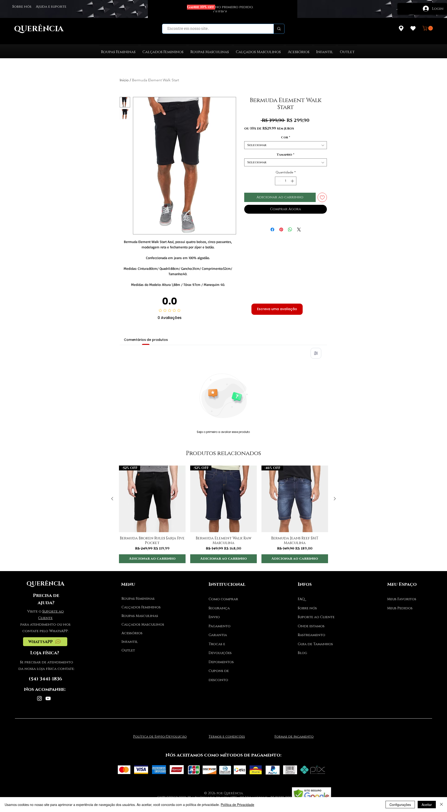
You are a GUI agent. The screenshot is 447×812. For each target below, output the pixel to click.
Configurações (400, 804)
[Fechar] (441, 804)
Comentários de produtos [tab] (146, 339)
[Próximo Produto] (335, 498)
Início (124, 80)
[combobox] (285, 145)
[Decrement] (278, 181)
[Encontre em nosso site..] (279, 29)
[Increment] (293, 181)
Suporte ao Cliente (316, 617)
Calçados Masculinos (139, 624)
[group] (223, 514)
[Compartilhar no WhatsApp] (290, 227)
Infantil (130, 641)
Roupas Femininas (138, 598)
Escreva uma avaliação (277, 309)
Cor (285, 137)
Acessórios (132, 633)
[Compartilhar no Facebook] (272, 227)
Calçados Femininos (139, 607)
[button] (428, 28)
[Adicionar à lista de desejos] (322, 197)
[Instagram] (39, 698)
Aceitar (427, 804)
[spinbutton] (285, 181)
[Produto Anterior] (112, 498)
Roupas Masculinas (139, 615)
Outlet (128, 650)
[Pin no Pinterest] (281, 227)
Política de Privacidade (237, 804)
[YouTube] (48, 698)
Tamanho (285, 155)
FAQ (301, 599)
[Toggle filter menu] (316, 353)
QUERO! (220, 11)
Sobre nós (307, 608)
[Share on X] (299, 227)
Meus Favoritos (401, 599)
